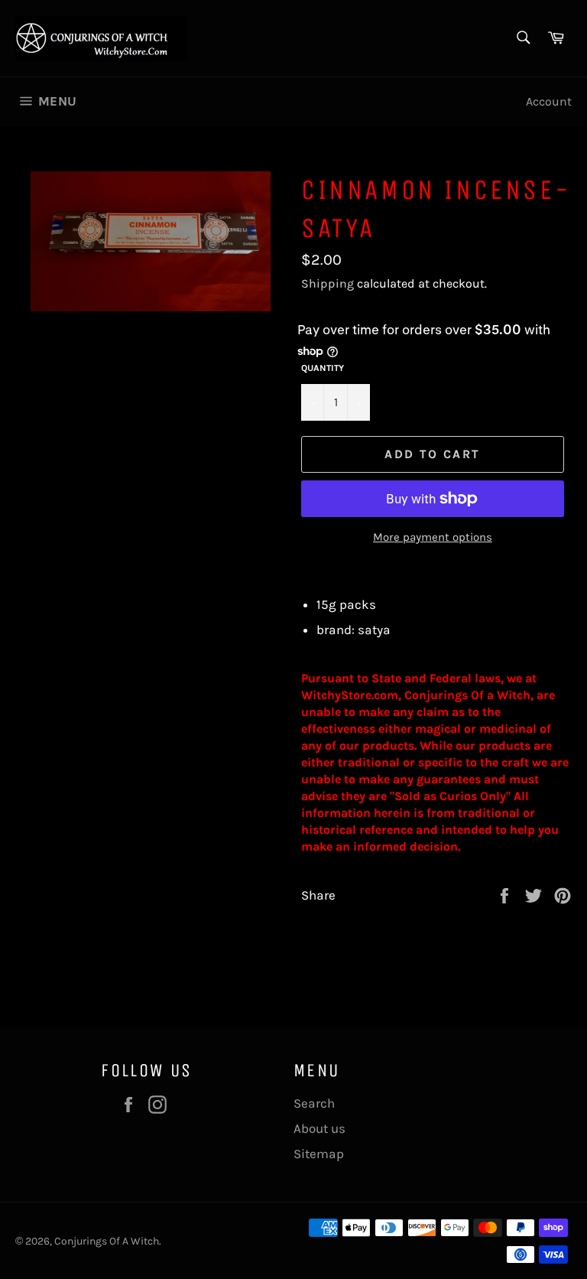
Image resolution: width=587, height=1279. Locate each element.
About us (319, 1128)
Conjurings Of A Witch (106, 1241)
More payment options (432, 537)
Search (314, 1103)
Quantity (322, 368)
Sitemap (319, 1153)
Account (549, 101)
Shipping (327, 283)
